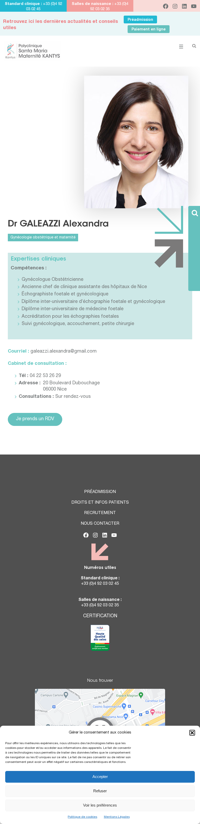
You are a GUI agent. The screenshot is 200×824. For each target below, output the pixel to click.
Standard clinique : (24, 4)
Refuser (100, 791)
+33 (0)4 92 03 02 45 (100, 584)
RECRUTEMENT (100, 513)
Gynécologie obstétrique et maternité (43, 237)
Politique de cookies (82, 817)
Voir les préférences (100, 805)
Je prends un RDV (35, 419)
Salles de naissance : (92, 4)
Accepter (100, 776)
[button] (192, 732)
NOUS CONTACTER (100, 524)
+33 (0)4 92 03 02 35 (100, 606)
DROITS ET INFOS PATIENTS (100, 503)
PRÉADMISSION (100, 492)
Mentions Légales (117, 817)
